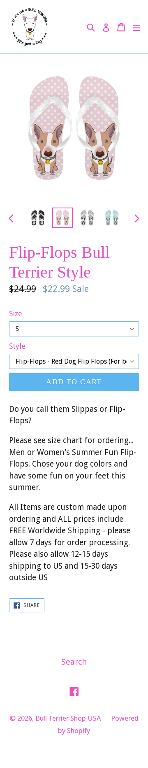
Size (15, 313)
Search (74, 662)
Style (17, 346)
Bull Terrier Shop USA (68, 718)
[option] (37, 217)
